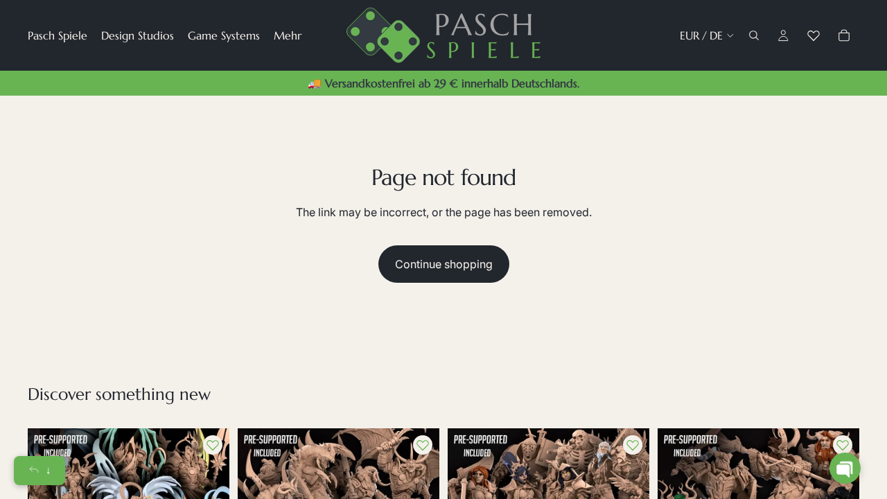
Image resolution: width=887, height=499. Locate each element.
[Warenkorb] (844, 35)
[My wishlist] (813, 35)
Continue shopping (444, 264)
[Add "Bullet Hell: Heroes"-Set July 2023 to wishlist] (632, 445)
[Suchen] (754, 35)
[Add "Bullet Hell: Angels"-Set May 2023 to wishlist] (212, 445)
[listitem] (287, 35)
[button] (845, 468)
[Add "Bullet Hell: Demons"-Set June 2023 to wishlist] (422, 445)
